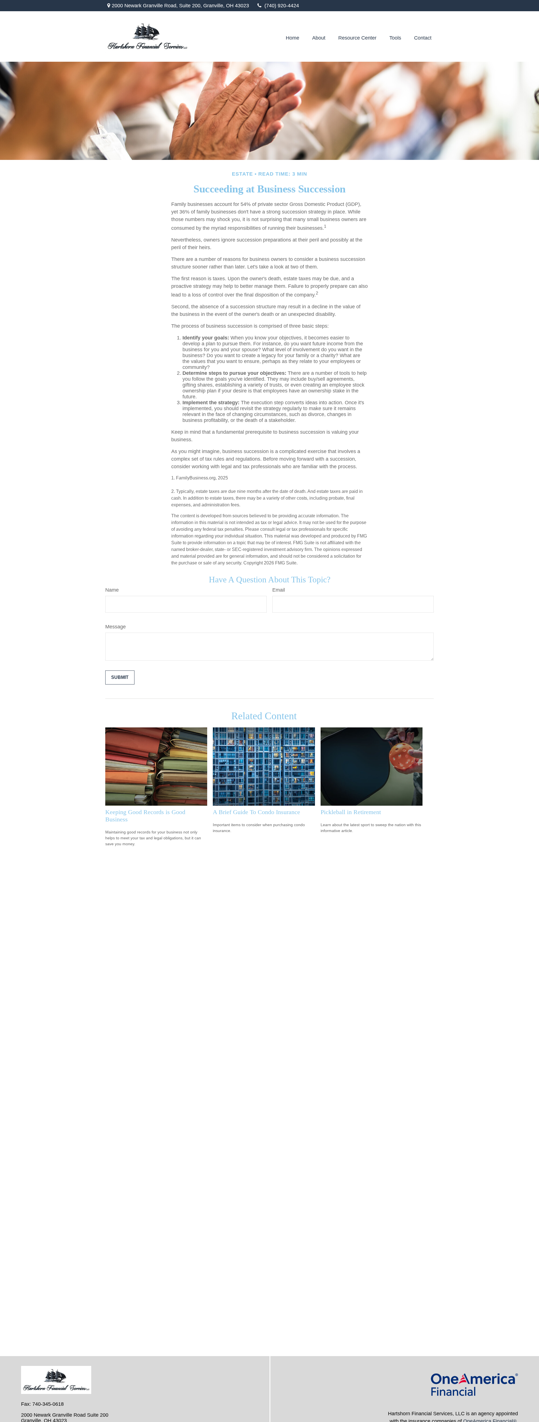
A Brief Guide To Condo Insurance (256, 811)
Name (112, 590)
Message (115, 627)
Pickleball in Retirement (351, 811)
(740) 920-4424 (281, 5)
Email (278, 590)
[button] (293, 38)
